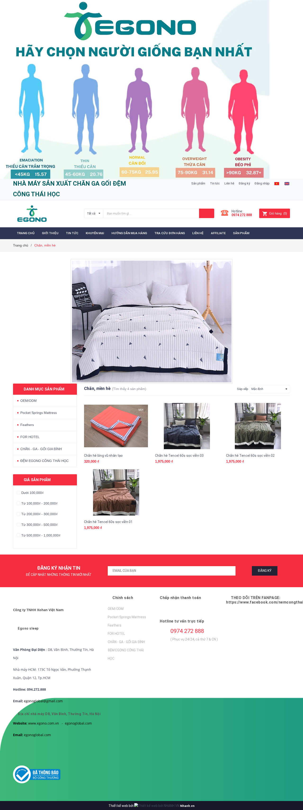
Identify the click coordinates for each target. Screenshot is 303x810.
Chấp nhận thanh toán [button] (180, 597)
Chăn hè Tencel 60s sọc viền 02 (250, 455)
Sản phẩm (198, 183)
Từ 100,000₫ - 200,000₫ (39, 503)
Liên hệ (229, 183)
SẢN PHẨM (241, 233)
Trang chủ (26, 233)
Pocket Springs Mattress (38, 413)
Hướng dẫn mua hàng (129, 233)
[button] (38, 610)
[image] (276, 183)
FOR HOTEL (30, 437)
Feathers (27, 425)
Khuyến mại (95, 233)
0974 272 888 (187, 631)
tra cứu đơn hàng (169, 233)
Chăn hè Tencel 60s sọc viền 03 (179, 455)
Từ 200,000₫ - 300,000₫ (39, 514)
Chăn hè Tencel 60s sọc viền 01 (108, 522)
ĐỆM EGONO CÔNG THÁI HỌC (44, 461)
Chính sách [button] (122, 597)
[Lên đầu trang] (290, 783)
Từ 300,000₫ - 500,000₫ (39, 525)
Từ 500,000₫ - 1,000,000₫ (40, 535)
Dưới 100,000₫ (32, 493)
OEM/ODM (28, 401)
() (278, 213)
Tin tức (215, 183)
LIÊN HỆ (198, 233)
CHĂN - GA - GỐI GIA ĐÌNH (41, 449)
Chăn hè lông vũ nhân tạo (103, 455)
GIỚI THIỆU (50, 233)
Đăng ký (244, 183)
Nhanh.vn (187, 806)
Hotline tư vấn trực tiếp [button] (182, 621)
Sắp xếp (242, 389)
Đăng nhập (262, 183)
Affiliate (218, 233)
